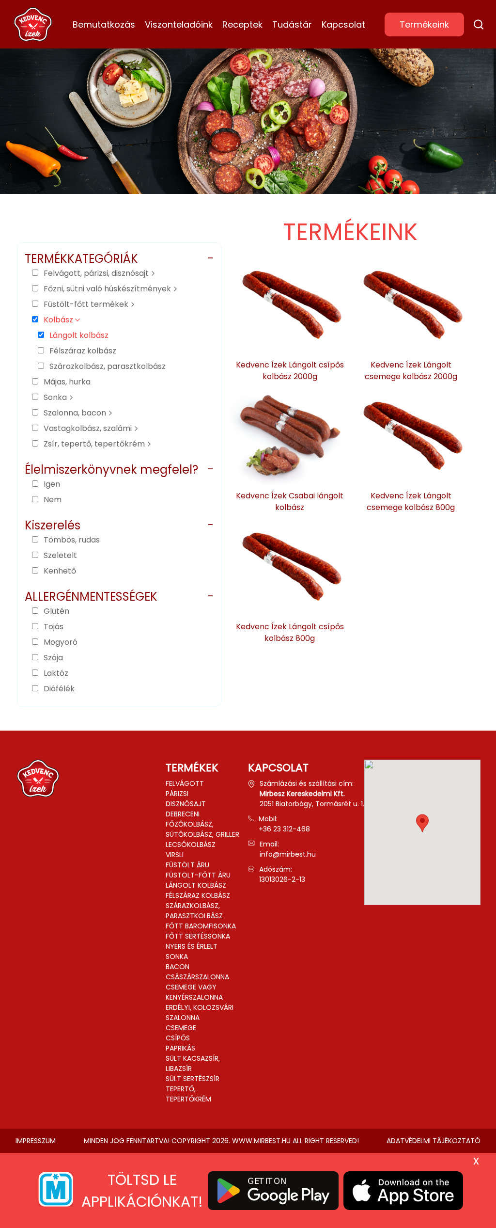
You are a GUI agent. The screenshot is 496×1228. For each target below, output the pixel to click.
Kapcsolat (343, 24)
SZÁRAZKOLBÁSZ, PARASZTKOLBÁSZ (194, 911)
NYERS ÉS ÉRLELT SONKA (191, 951)
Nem (53, 499)
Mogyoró (61, 642)
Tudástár (292, 24)
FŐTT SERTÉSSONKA (198, 936)
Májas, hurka (67, 381)
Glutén (56, 611)
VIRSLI (175, 855)
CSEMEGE (181, 1028)
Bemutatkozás (104, 24)
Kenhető (60, 570)
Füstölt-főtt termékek (87, 304)
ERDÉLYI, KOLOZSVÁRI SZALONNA (199, 1012)
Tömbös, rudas (72, 539)
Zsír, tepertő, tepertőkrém (95, 443)
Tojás (53, 626)
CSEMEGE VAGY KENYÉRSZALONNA (194, 992)
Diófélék (59, 688)
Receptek (242, 24)
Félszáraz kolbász (82, 350)
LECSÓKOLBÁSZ (191, 844)
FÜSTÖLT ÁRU (187, 865)
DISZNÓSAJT (186, 804)
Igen (52, 484)
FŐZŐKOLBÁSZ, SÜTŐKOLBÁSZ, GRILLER (202, 829)
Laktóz (56, 673)
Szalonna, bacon (76, 412)
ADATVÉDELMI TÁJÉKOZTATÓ (433, 1141)
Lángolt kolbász (78, 335)
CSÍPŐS (178, 1038)
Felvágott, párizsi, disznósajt (97, 273)
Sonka (56, 397)
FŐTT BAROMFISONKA (201, 926)
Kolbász (59, 319)
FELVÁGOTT (185, 783)
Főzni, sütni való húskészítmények (108, 288)
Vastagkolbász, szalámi (89, 428)
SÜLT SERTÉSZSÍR (192, 1079)
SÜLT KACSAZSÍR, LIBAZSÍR (193, 1063)
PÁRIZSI (177, 793)
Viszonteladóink (179, 24)
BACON (177, 967)
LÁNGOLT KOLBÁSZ (196, 885)
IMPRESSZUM (36, 1141)
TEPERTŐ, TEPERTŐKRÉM (188, 1094)
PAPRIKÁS (180, 1048)
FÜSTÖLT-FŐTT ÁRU (198, 875)
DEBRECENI (183, 814)
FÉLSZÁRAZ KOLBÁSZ (198, 895)
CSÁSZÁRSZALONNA (197, 977)
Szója (53, 657)
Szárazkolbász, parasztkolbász (107, 366)
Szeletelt (60, 555)
